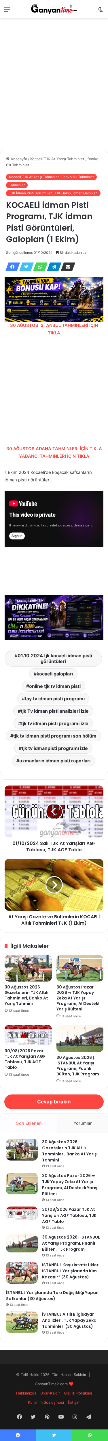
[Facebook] (11, 266)
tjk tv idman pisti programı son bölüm (54, 736)
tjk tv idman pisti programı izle (54, 723)
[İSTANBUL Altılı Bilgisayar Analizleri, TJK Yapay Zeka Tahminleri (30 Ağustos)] (22, 1322)
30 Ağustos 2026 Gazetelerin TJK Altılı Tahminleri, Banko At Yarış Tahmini (26, 995)
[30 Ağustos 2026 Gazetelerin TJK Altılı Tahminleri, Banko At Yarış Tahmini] (28, 968)
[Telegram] (52, 266)
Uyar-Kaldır (50, 1393)
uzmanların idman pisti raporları (54, 761)
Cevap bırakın (54, 1102)
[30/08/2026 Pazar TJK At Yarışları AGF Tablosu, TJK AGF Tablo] (28, 1035)
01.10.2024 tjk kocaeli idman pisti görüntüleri (55, 658)
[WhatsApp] (38, 266)
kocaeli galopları (55, 674)
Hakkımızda (26, 1393)
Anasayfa (18, 159)
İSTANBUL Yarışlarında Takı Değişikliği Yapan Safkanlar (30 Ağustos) (52, 1296)
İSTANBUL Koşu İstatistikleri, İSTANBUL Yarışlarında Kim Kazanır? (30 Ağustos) (71, 1271)
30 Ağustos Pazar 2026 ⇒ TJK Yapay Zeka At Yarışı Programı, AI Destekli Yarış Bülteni (78, 998)
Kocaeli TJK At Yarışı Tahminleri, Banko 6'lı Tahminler (51, 177)
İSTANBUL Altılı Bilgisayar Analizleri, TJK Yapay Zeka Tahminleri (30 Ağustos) (69, 1320)
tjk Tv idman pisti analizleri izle (55, 711)
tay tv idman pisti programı (55, 698)
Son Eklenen (29, 1123)
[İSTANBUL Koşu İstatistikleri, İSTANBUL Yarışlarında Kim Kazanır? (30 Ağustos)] (22, 1273)
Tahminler (17, 185)
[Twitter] (25, 266)
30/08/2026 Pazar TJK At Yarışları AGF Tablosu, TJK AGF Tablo (25, 1059)
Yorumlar (82, 1123)
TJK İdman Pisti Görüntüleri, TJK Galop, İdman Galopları (53, 193)
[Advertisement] (54, 93)
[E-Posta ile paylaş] (66, 266)
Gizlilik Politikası (78, 1393)
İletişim (74, 1402)
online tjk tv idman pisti (55, 686)
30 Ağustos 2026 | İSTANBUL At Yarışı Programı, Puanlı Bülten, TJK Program (77, 1066)
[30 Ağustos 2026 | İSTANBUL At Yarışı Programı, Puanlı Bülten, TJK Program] (80, 1038)
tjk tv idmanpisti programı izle (55, 748)
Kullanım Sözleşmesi (46, 1402)
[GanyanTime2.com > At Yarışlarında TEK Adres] (54, 9)
